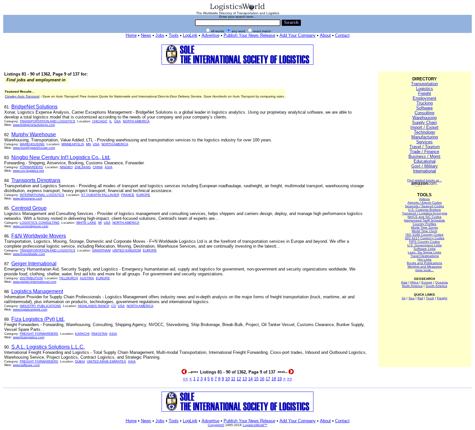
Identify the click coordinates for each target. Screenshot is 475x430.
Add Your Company (298, 35)
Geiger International (34, 263)
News (146, 35)
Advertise (210, 35)
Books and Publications (424, 263)
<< (185, 378)
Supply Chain (424, 122)
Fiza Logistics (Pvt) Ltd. (38, 319)
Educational (425, 161)
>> (289, 378)
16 (262, 378)
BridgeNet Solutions (34, 106)
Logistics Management (37, 291)
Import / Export (424, 127)
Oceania (441, 282)
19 (279, 378)
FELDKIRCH (68, 278)
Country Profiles (424, 224)
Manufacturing (424, 137)
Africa (414, 282)
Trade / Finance (424, 151)
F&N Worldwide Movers (38, 236)
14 (250, 378)
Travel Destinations (424, 256)
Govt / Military (424, 166)
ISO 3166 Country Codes (424, 234)
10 (227, 378)
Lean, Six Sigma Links (424, 252)
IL (110, 121)
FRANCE (127, 195)
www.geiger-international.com (34, 281)
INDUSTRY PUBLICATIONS (40, 306)
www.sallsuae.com (26, 365)
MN (88, 144)
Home (131, 35)
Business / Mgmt (424, 156)
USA (117, 121)
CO (113, 306)
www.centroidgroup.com (30, 226)
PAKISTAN (99, 333)
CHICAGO (99, 121)
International (424, 171)
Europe (426, 282)
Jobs (159, 35)
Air (404, 298)
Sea (411, 298)
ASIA (108, 167)
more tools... (424, 270)
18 (273, 378)
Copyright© (216, 425)
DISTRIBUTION (31, 278)
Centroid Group (29, 208)
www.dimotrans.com (27, 198)
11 (233, 378)
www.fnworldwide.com (29, 254)
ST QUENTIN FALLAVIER (100, 195)
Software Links (425, 249)
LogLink (190, 35)
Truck (430, 298)
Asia (404, 282)
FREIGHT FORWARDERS (39, 333)
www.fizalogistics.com (28, 337)
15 (256, 378)
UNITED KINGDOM (126, 250)
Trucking (425, 103)
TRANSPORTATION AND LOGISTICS (47, 121)
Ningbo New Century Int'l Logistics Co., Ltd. (61, 157)
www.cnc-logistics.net (28, 170)
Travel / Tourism (424, 146)
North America (412, 286)
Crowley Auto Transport (22, 96)
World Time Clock (424, 231)
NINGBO (66, 167)
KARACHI (82, 333)
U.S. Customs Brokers (424, 209)
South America (436, 286)
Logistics (424, 88)
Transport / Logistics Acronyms (424, 213)
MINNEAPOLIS (72, 144)
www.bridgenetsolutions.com (34, 125)
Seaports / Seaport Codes (424, 206)
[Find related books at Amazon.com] (424, 185)
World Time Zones (424, 227)
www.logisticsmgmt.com (30, 309)
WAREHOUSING (32, 144)
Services (424, 141)
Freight (424, 93)
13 (244, 378)
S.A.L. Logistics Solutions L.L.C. (48, 347)
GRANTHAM (101, 250)
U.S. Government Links (424, 245)
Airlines (424, 199)
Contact (342, 35)
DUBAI (80, 361)
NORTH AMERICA (136, 121)
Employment (424, 98)
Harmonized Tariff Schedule (424, 220)
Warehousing (424, 117)
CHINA (98, 167)
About (325, 35)
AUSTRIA (87, 278)
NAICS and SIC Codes (424, 217)
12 (239, 378)
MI (100, 222)
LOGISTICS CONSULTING (39, 222)
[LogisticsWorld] (237, 10)
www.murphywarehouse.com (34, 147)
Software (424, 108)
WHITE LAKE (86, 222)
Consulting (424, 112)
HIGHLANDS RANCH (93, 306)
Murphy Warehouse (33, 134)
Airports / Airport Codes (424, 202)
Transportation (424, 83)
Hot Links (424, 259)
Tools (174, 35)
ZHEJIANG (83, 167)
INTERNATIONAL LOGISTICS (42, 195)
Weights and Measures (424, 266)
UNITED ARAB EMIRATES (106, 361)
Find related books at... (424, 180)
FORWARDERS (31, 167)
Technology (424, 132)
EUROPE (143, 195)
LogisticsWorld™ (255, 425)
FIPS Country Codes (424, 241)
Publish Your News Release (249, 35)
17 (268, 378)
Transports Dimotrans (35, 180)
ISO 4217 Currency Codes (424, 238)
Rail (420, 298)
